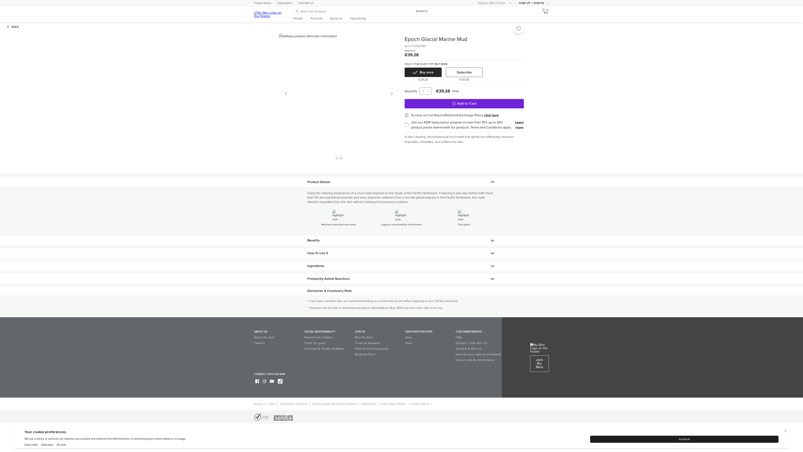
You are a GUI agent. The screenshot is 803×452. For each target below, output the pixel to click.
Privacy (258, 404)
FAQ (459, 337)
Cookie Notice (420, 404)
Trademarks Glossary (293, 404)
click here (491, 115)
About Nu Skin (264, 337)
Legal (271, 404)
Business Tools (365, 354)
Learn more (519, 125)
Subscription (284, 3)
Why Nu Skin (364, 337)
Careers (259, 343)
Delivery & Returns (469, 349)
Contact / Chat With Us (471, 343)
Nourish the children (318, 337)
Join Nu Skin (539, 363)
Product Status (262, 3)
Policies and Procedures (371, 349)
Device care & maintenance (475, 360)
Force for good (314, 343)
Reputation (369, 404)
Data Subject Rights (393, 404)
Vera (408, 337)
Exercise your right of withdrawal (478, 354)
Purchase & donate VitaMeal (324, 349)
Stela (408, 343)
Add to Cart (467, 103)
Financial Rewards (367, 343)
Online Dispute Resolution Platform (334, 404)
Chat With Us (305, 3)
